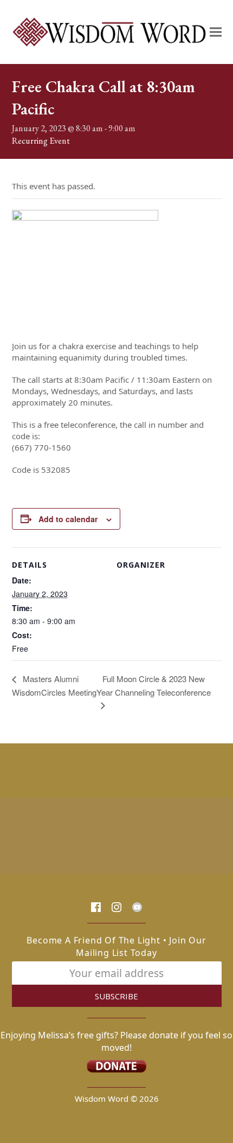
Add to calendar (68, 518)
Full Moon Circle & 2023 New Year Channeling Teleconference (153, 685)
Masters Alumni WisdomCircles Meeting (54, 685)
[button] (216, 31)
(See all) (85, 140)
